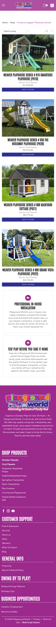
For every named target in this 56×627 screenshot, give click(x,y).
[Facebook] (3, 510)
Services (6, 530)
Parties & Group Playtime (13, 586)
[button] (3, 5)
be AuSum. (35, 622)
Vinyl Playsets (8, 464)
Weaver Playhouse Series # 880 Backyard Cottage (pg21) (28, 206)
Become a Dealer (9, 611)
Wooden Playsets (10, 460)
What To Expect (9, 547)
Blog (4, 551)
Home (5, 22)
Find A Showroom (10, 526)
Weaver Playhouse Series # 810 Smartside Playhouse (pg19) (28, 77)
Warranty (6, 543)
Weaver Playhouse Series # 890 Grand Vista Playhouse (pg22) (28, 272)
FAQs (4, 539)
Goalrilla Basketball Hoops (14, 476)
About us (6, 535)
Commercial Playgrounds (14, 492)
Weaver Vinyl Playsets (28, 82)
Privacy (36, 619)
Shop (12, 22)
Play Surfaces (8, 488)
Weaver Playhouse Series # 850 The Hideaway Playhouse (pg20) (28, 142)
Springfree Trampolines (13, 480)
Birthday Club (7, 591)
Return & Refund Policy (13, 570)
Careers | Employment (12, 607)
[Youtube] (13, 510)
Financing (6, 566)
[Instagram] (8, 510)
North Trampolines (11, 484)
